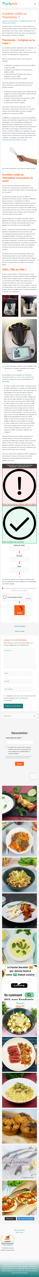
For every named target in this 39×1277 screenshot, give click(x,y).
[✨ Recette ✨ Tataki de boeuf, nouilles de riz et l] (19, 1054)
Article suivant (19, 631)
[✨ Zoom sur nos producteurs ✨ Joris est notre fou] (19, 1162)
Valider (19, 613)
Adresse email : (19, 545)
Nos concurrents (19, 1230)
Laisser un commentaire (9, 21)
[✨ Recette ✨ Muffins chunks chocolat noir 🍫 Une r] (19, 1126)
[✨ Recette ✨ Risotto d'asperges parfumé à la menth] (19, 946)
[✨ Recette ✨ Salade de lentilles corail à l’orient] (19, 1018)
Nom (19, 566)
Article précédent (19, 626)
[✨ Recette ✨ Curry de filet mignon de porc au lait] (19, 1090)
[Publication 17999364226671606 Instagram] (19, 982)
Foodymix (13, 456)
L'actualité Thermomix (26, 21)
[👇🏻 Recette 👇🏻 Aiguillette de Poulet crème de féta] (19, 910)
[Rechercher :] (19, 716)
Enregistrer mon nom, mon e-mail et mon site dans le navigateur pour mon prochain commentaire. (19, 698)
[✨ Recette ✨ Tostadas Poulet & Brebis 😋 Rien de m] (19, 1197)
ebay (5, 414)
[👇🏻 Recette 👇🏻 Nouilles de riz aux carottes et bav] (19, 839)
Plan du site (19, 1232)
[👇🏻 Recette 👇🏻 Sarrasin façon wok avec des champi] (19, 875)
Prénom (19, 556)
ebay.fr (11, 395)
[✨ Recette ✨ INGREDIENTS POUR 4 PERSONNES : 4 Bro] (19, 803)
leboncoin (19, 395)
